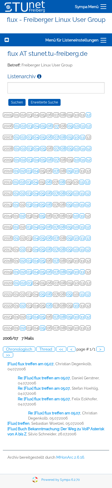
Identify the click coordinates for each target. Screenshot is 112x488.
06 (50, 126)
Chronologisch (19, 349)
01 (17, 126)
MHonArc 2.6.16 (70, 457)
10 (77, 126)
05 (43, 126)
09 (70, 126)
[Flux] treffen (18, 423)
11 (83, 126)
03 (30, 126)
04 (36, 126)
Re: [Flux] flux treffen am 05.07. (44, 378)
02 (23, 126)
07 (57, 126)
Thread (45, 349)
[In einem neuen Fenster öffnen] (39, 76)
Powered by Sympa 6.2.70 (60, 480)
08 (63, 137)
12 (88, 115)
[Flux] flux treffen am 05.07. (30, 364)
